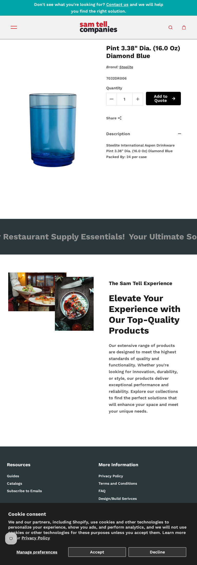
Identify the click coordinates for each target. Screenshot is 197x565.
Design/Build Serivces (117, 498)
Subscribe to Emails (24, 491)
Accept (97, 552)
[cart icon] (184, 27)
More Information (118, 464)
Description (118, 133)
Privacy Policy (36, 537)
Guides (13, 476)
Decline (157, 552)
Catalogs (14, 483)
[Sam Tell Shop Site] (98, 27)
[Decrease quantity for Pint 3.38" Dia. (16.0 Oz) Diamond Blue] (111, 99)
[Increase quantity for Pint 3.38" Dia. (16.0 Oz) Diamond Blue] (137, 99)
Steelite (126, 67)
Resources (19, 464)
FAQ (101, 491)
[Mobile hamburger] (13, 27)
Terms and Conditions (117, 483)
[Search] (170, 27)
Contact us (117, 4)
